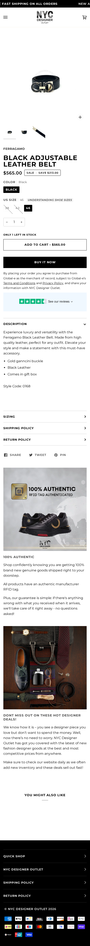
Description (15, 324)
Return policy (17, 439)
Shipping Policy (18, 428)
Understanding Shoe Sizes (50, 200)
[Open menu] (9, 17)
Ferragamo (14, 148)
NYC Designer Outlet (27, 909)
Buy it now (45, 262)
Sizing (9, 416)
